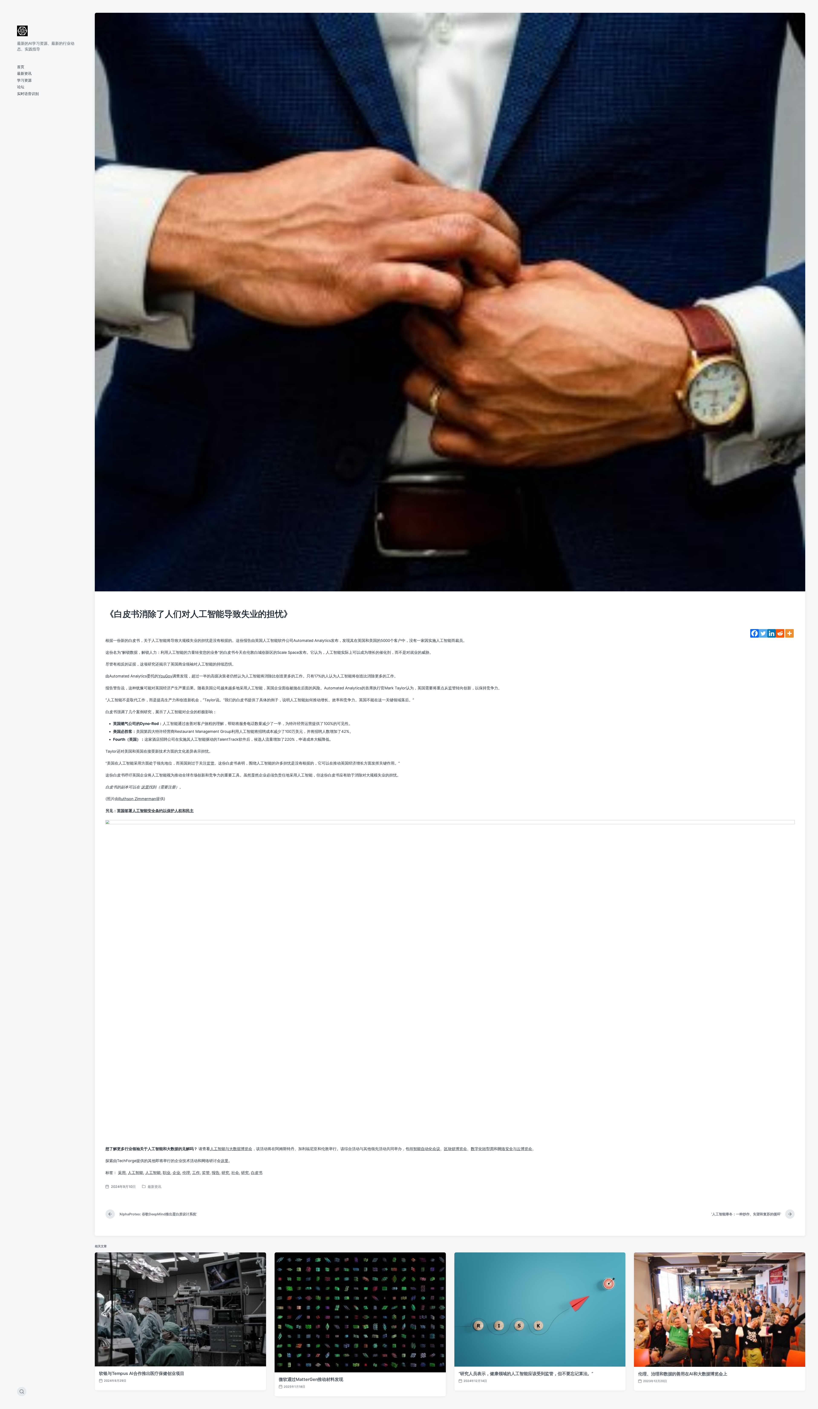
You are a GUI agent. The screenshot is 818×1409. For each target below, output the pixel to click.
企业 (176, 1172)
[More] (789, 633)
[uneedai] (22, 31)
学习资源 (24, 80)
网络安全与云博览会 (515, 1149)
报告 (215, 1172)
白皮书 (256, 1172)
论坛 (20, 87)
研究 (225, 1172)
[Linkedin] (771, 633)
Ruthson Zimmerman (137, 799)
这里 (224, 1160)
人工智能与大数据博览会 (231, 1149)
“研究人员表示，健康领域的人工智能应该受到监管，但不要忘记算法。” (526, 1373)
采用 (122, 1172)
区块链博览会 (455, 1149)
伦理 (186, 1172)
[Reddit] (780, 633)
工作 (196, 1172)
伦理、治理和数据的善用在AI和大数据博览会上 (682, 1373)
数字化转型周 (482, 1149)
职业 (166, 1172)
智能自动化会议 (426, 1149)
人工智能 (135, 1172)
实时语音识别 (28, 94)
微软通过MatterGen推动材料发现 (311, 1379)
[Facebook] (754, 633)
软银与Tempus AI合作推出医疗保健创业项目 (141, 1373)
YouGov (165, 676)
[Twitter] (763, 633)
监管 (210, 763)
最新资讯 (24, 73)
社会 (235, 1172)
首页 (20, 67)
